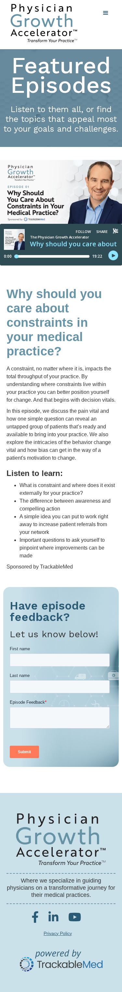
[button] (105, 13)
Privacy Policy (58, 933)
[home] (42, 23)
